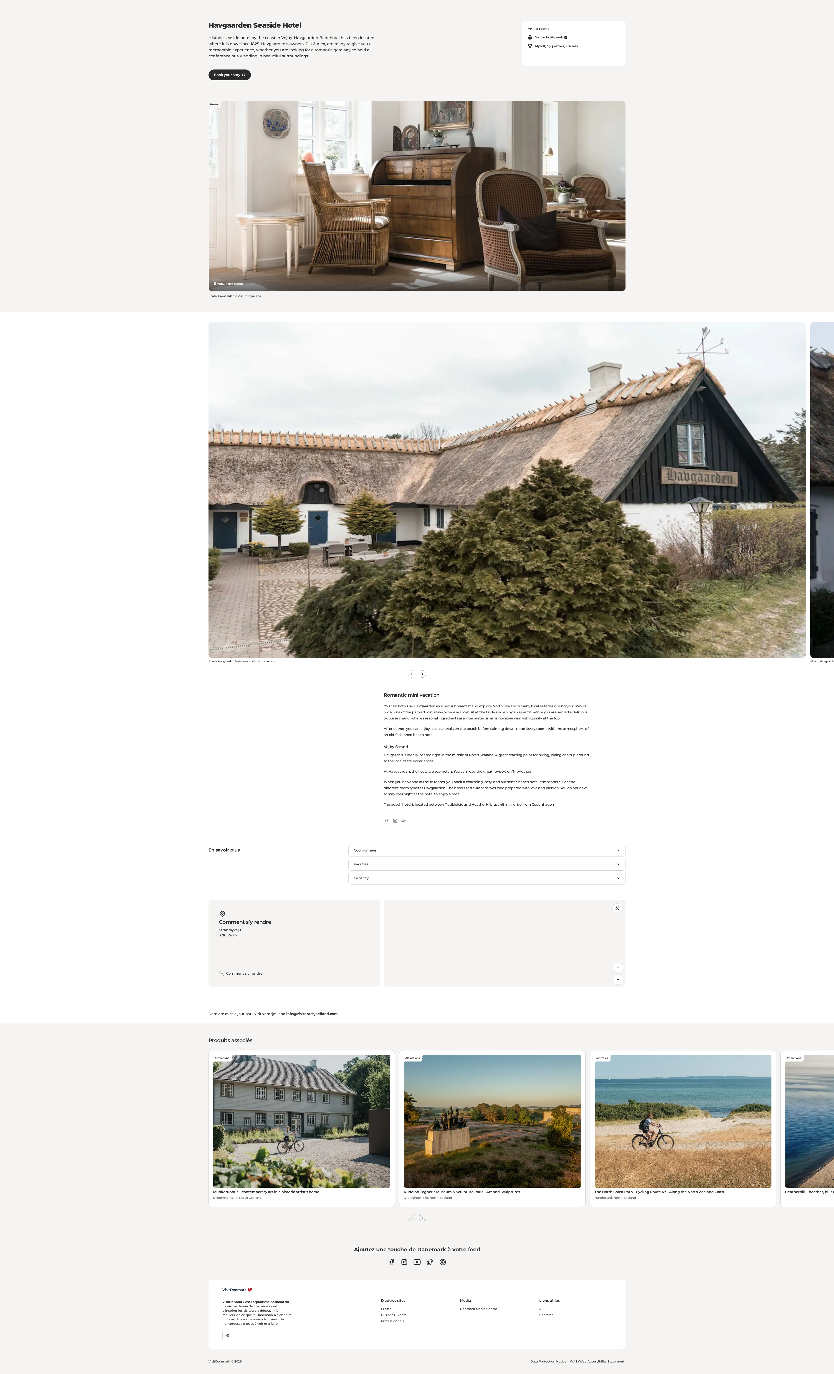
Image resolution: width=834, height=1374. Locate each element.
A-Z (541, 1309)
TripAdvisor (521, 771)
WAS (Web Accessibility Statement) (598, 1361)
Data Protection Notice (548, 1361)
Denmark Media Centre (478, 1309)
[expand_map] (617, 908)
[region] (505, 943)
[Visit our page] (404, 1262)
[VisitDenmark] (237, 1290)
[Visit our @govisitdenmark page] (430, 1262)
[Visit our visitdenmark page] (417, 1262)
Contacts (546, 1315)
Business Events (393, 1315)
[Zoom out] (618, 979)
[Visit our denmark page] (391, 1262)
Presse (386, 1309)
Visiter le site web (549, 37)
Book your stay (227, 75)
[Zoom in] (618, 967)
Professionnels (392, 1321)
